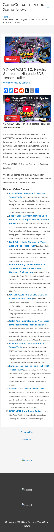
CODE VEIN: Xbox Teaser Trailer (25, 411)
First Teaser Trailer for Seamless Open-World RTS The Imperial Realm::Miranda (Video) (29, 220)
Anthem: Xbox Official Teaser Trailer (27, 388)
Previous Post (26, 432)
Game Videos (10, 83)
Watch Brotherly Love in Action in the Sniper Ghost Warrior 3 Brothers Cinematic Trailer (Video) (27, 268)
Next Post (26, 439)
